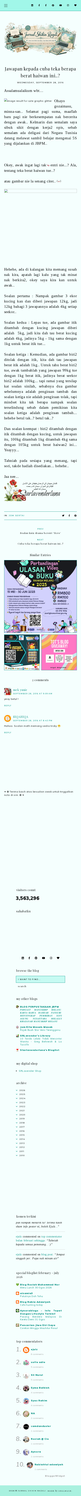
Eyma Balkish (40, 1387)
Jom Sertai (17, 515)
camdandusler (41, 1426)
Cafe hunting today (31, 1305)
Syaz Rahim (39, 1400)
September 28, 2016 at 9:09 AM (32, 694)
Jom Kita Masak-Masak (36, 1026)
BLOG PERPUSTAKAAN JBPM (39, 1006)
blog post (46, 1251)
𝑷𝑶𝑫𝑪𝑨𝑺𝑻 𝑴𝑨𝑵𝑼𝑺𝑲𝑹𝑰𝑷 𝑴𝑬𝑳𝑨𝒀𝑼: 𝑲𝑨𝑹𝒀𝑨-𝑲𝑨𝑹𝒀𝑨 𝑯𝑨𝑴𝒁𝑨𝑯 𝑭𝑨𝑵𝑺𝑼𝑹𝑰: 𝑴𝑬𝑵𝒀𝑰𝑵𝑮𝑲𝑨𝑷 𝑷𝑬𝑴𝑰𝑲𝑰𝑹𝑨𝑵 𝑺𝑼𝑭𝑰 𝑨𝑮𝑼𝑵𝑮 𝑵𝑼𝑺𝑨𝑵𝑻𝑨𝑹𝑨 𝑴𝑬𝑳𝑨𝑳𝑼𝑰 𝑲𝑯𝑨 (41, 1015)
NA (33, 1413)
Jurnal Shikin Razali (32, 1491)
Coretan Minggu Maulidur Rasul (39, 1328)
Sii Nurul (37, 1374)
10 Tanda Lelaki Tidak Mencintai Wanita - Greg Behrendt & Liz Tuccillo (41, 1041)
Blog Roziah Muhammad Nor (40, 1284)
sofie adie (38, 1362)
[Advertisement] (40, 847)
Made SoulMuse (60, 1491)
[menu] (5, 5)
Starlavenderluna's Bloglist (39, 1049)
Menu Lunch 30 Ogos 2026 (36, 1287)
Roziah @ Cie (40, 1438)
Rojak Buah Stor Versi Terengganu (40, 1030)
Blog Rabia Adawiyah (35, 1301)
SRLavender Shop (30, 1070)
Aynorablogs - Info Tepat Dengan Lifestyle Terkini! (41, 1312)
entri (54, 165)
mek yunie (20, 690)
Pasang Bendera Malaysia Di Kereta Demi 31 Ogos (41, 1318)
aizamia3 (26, 1293)
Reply (7, 706)
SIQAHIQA (20, 717)
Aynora (36, 1451)
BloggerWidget (55, 1476)
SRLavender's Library (35, 1035)
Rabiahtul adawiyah (49, 1464)
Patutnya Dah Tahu (31, 1296)
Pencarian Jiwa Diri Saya (37, 1325)
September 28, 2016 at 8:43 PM (32, 720)
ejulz (19, 1233)
